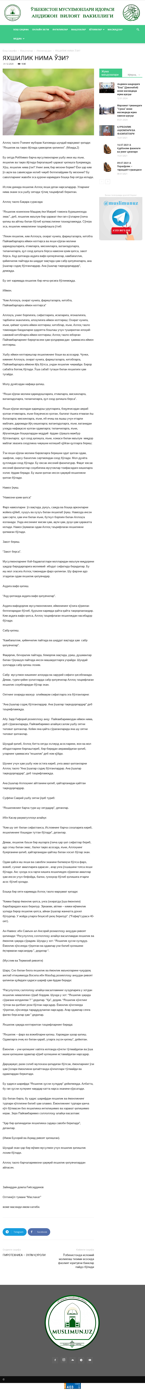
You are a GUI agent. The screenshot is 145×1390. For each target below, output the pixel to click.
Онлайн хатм (40, 29)
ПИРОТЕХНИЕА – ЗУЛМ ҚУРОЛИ (24, 1255)
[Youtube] (90, 1360)
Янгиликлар (60, 29)
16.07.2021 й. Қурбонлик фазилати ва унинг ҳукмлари (128, 148)
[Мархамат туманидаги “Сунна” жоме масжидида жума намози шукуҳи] (106, 109)
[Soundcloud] (72, 1360)
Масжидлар (115, 29)
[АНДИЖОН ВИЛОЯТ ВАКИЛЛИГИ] (72, 13)
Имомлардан (44, 50)
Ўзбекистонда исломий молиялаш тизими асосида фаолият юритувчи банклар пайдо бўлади (76, 1261)
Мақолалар (78, 29)
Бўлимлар (95, 29)
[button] (137, 29)
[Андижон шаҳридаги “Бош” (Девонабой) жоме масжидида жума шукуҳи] (106, 87)
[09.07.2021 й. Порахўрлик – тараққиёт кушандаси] (106, 166)
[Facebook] (55, 1360)
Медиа (17, 38)
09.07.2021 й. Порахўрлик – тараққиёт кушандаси (129, 166)
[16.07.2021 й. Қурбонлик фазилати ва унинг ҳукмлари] (106, 148)
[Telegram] (81, 1360)
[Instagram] (64, 1360)
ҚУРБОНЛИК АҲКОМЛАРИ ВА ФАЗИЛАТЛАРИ (126, 130)
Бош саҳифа (21, 29)
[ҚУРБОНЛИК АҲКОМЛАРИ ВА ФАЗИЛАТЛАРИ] (106, 130)
